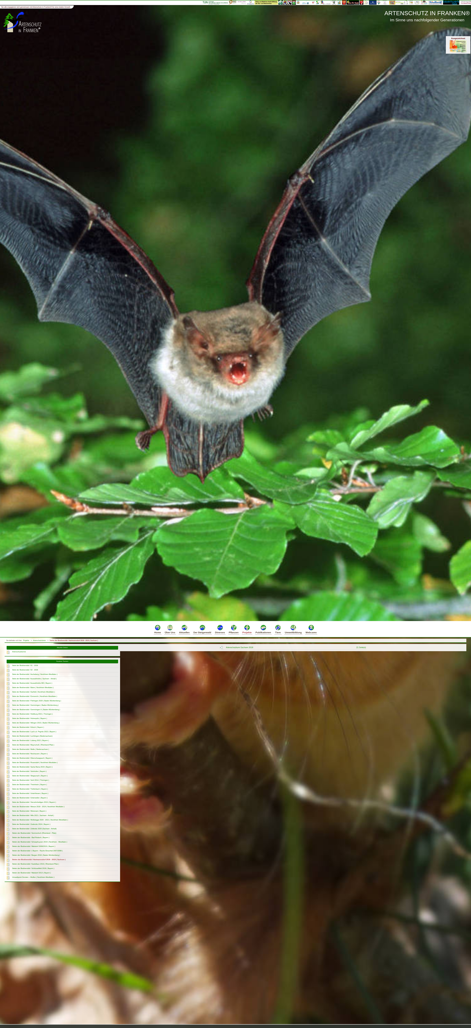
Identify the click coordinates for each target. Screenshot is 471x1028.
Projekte (247, 632)
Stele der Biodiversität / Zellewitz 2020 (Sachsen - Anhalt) (34, 829)
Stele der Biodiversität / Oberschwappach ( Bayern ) (32, 758)
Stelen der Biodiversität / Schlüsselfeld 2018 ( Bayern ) (33, 868)
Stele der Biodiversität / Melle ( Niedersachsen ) (30, 749)
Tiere (278, 632)
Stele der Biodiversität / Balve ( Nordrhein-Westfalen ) (33, 687)
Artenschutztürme (39, 640)
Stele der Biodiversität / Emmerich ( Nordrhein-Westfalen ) (34, 696)
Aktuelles (184, 632)
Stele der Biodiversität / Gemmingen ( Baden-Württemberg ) (35, 705)
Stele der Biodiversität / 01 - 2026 (25, 665)
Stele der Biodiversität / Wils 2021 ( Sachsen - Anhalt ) (33, 815)
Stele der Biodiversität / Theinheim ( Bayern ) (29, 784)
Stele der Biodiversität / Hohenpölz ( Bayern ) (29, 718)
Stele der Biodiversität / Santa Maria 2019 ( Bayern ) (32, 767)
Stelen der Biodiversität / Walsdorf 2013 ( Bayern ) (31, 873)
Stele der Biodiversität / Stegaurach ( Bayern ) (30, 776)
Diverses (220, 632)
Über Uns (170, 632)
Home (157, 632)
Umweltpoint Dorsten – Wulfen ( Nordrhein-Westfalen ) (33, 877)
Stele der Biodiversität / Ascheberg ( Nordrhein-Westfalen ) (35, 674)
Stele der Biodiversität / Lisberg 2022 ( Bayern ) (30, 740)
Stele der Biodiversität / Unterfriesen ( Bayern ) (30, 793)
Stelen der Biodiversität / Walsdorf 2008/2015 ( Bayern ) (33, 846)
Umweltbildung (293, 632)
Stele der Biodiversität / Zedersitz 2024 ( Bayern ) (31, 824)
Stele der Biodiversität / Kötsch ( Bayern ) (28, 727)
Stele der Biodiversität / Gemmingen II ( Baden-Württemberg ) (36, 709)
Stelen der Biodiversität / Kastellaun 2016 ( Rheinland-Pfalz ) (35, 864)
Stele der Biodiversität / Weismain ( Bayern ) (29, 811)
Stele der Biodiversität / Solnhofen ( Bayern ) (29, 771)
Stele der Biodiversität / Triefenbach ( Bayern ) (30, 789)
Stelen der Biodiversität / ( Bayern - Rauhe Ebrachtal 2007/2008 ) (37, 851)
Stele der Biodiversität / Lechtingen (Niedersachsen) (32, 736)
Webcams (311, 632)
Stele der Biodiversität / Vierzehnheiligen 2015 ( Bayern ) (34, 802)
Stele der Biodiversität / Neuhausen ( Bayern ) (30, 754)
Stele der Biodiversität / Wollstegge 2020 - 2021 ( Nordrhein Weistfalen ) (40, 820)
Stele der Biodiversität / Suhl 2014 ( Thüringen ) (30, 780)
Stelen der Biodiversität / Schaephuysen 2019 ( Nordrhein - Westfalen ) (39, 842)
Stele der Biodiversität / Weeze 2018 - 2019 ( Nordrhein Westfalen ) (38, 807)
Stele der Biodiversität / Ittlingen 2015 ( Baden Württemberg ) (35, 723)
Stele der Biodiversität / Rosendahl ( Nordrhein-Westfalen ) (35, 762)
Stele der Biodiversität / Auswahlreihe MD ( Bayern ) (32, 683)
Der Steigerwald (202, 632)
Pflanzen (234, 632)
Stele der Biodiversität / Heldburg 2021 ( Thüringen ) (32, 714)
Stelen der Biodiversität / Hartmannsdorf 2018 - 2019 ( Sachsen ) (74, 640)
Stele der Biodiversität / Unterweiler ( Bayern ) (30, 798)
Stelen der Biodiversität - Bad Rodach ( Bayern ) (30, 837)
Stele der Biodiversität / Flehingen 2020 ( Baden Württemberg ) (36, 701)
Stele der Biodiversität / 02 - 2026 (25, 670)
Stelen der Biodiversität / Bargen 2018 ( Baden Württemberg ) (36, 855)
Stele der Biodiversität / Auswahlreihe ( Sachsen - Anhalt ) (34, 679)
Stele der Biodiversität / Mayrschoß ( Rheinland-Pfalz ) (33, 745)
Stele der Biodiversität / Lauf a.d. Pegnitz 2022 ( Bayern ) (34, 732)
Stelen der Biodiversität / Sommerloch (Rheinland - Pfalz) (34, 833)
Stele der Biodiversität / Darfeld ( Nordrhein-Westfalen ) (33, 692)
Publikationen (263, 632)
